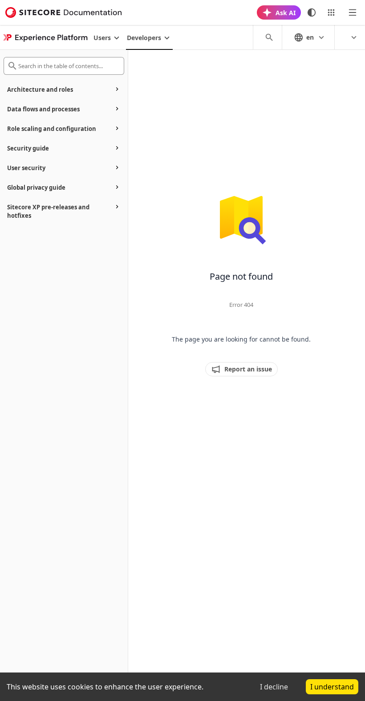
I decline (274, 687)
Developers (144, 37)
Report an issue (248, 369)
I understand (332, 687)
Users (102, 37)
